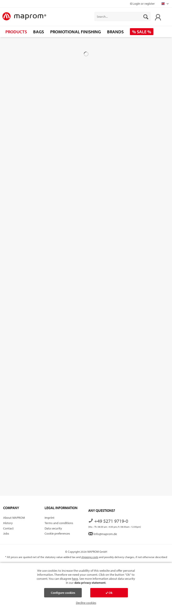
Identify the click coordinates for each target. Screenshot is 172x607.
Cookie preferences (57, 533)
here (75, 579)
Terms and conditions (59, 523)
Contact (8, 528)
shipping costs (89, 557)
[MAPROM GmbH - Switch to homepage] (24, 16)
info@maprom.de (105, 534)
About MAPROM (14, 518)
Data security (53, 528)
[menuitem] (122, 16)
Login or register (143, 4)
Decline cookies (86, 603)
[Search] (145, 16)
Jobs (6, 533)
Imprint (49, 518)
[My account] (156, 16)
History (8, 523)
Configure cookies (63, 593)
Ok (110, 593)
